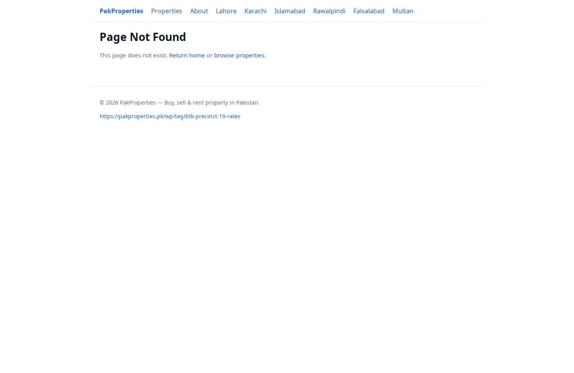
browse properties (239, 55)
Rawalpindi (329, 11)
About (199, 11)
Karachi (255, 11)
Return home (187, 55)
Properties (166, 11)
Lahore (226, 11)
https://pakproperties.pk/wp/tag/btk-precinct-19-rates (170, 116)
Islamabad (290, 11)
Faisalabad (369, 11)
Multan (403, 11)
